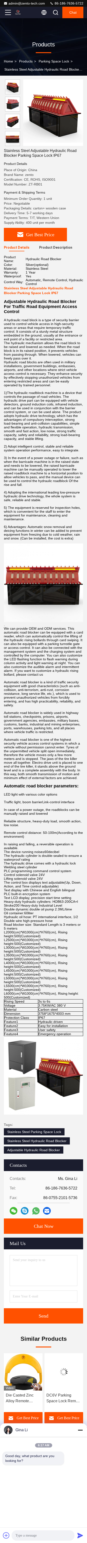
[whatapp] (36, 1211)
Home (8, 61)
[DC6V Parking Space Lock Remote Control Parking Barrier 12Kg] (23, 1372)
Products (26, 61)
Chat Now (43, 1226)
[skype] (25, 1211)
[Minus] (80, 1430)
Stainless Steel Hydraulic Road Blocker (36, 1141)
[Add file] (6, 1535)
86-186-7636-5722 (68, 3)
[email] (47, 1211)
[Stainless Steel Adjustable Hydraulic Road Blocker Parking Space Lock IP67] (53, 112)
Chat (73, 12)
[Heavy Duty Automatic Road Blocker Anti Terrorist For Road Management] (63, 1372)
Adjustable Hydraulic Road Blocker (33, 1150)
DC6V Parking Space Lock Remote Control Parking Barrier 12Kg (23, 1398)
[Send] (80, 1535)
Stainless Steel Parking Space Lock (34, 1132)
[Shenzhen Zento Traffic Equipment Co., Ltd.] (24, 12)
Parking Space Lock (54, 61)
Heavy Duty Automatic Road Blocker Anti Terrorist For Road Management (61, 1398)
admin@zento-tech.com (26, 3)
